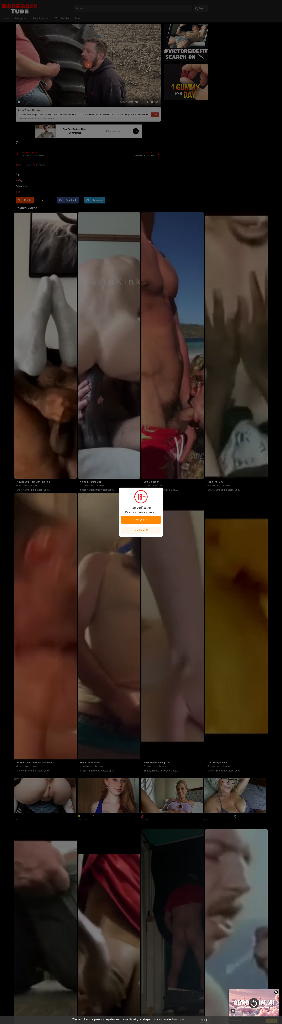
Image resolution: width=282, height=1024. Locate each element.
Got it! (204, 1020)
